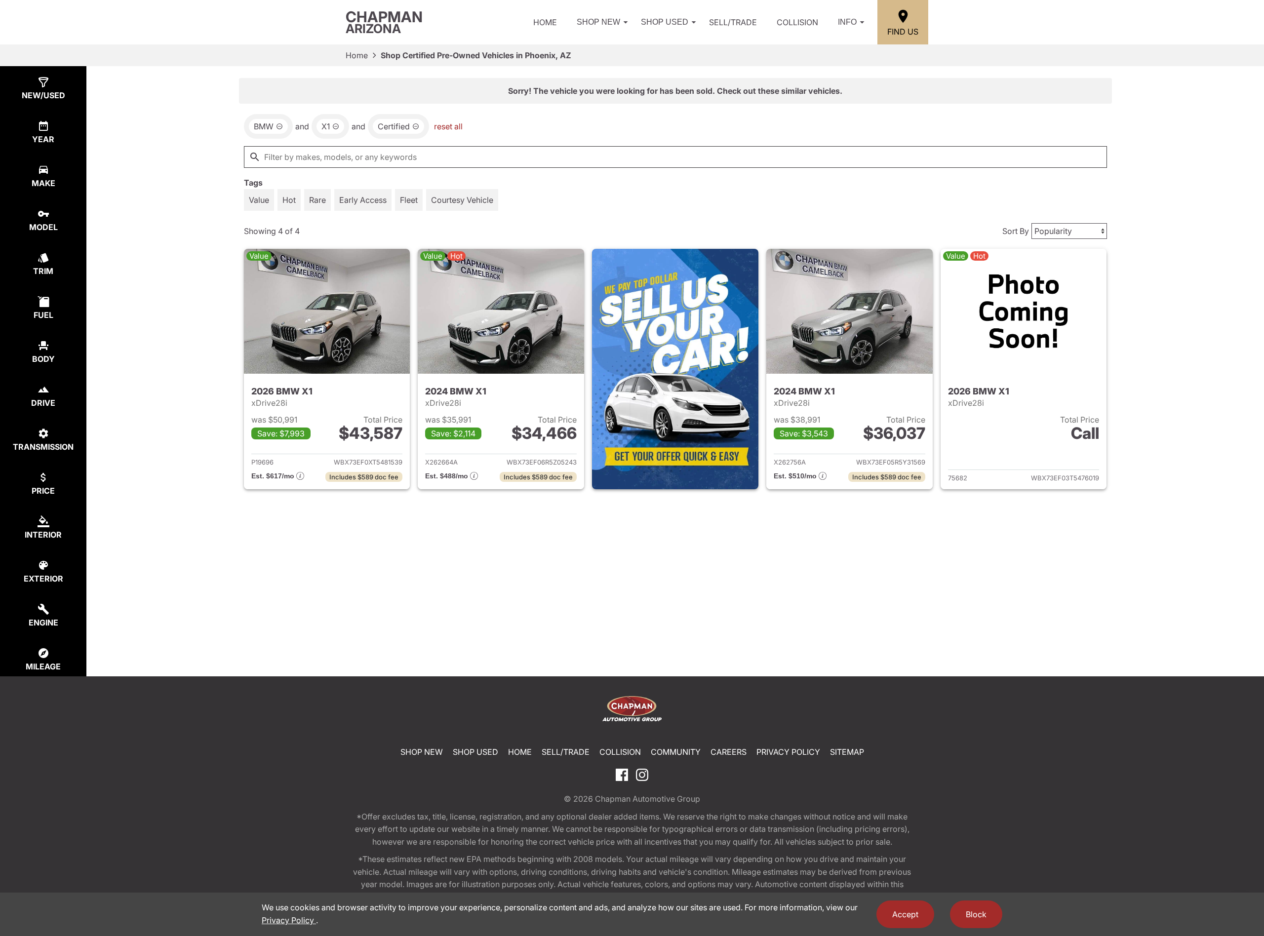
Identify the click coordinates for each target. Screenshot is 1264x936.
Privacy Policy (788, 752)
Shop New (598, 22)
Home (545, 22)
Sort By (1015, 231)
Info (847, 22)
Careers (729, 752)
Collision (797, 22)
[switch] (259, 200)
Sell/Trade (733, 22)
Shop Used (664, 22)
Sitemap (847, 752)
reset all (448, 126)
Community (676, 752)
